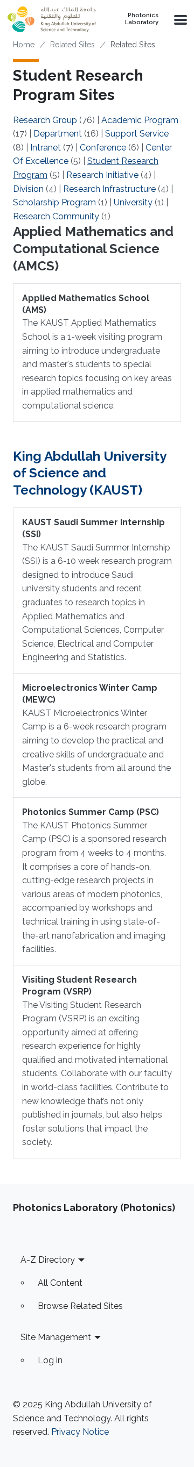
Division (28, 189)
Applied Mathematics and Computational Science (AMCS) (93, 249)
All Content (60, 1283)
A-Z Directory (47, 1260)
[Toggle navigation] (179, 19)
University (133, 202)
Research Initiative (102, 175)
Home (23, 44)
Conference (103, 147)
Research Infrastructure (109, 189)
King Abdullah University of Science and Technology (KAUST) (89, 473)
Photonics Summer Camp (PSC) (90, 812)
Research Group (45, 120)
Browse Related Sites (80, 1306)
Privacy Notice (80, 1432)
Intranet (45, 147)
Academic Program (139, 120)
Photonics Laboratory (141, 19)
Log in (50, 1360)
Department (57, 133)
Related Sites (72, 44)
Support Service (137, 133)
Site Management (55, 1337)
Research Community (56, 216)
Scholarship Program (54, 202)
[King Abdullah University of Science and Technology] (52, 19)
